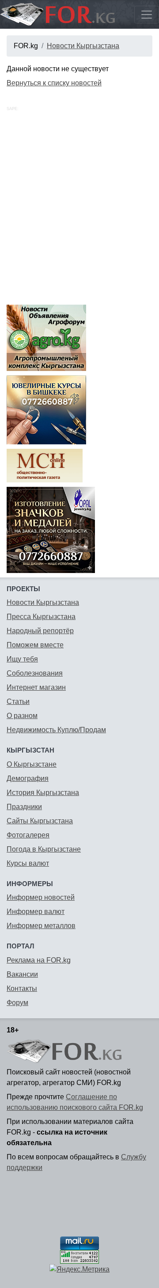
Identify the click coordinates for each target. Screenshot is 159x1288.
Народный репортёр (40, 630)
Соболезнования (35, 673)
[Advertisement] (79, 216)
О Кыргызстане (32, 764)
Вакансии (22, 974)
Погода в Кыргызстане (44, 849)
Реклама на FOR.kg (39, 960)
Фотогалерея (28, 835)
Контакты (22, 988)
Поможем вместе (35, 645)
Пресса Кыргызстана (41, 616)
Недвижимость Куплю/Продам (56, 730)
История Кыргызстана (43, 792)
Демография (28, 778)
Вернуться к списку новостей (54, 83)
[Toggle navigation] (146, 14)
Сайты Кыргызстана (40, 821)
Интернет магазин (36, 687)
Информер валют (35, 911)
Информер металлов (41, 925)
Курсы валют (28, 863)
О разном (22, 715)
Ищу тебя (22, 659)
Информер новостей (41, 897)
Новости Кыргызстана (83, 46)
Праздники (24, 806)
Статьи (18, 701)
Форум (17, 1002)
